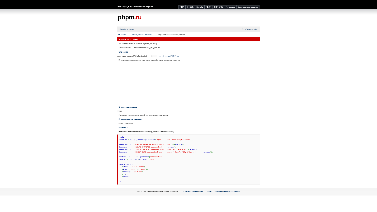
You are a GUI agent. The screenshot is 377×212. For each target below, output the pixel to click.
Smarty (195, 191)
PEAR (201, 191)
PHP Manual (121, 34)
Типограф (218, 191)
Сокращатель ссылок (231, 191)
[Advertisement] (206, 17)
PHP (182, 191)
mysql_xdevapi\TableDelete (142, 34)
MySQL (188, 191)
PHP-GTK (208, 191)
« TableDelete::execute (127, 29)
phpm (130, 17)
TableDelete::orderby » (250, 29)
